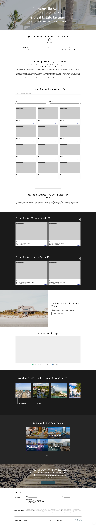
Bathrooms (39, 97)
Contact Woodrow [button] (48, 482)
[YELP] (81, 520)
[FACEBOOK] (75, 520)
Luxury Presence (23, 520)
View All (48, 455)
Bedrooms (61, 97)
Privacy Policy (59, 520)
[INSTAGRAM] (78, 520)
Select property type (19, 97)
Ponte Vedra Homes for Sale (60, 313)
